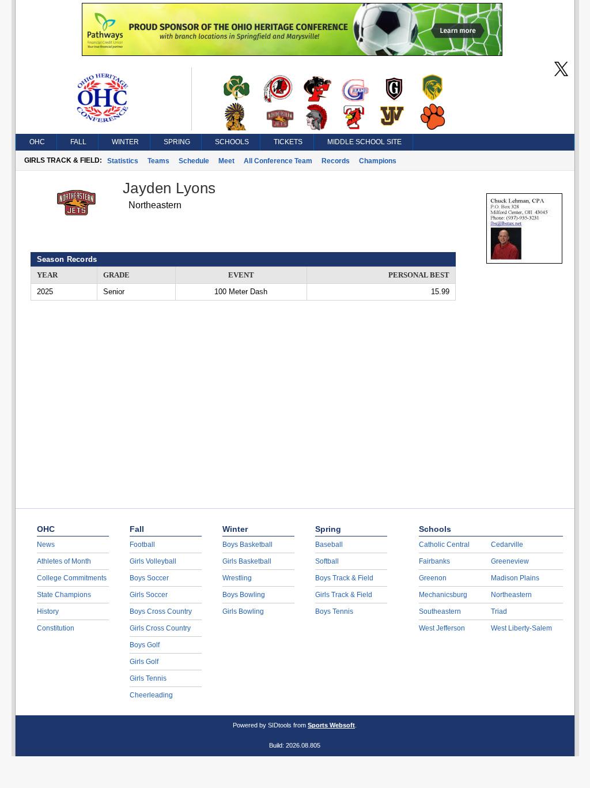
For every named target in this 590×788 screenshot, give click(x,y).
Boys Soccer (149, 578)
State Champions (64, 595)
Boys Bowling (243, 595)
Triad (499, 611)
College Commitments (72, 578)
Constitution (55, 628)
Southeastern (440, 611)
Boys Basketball (247, 545)
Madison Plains (515, 578)
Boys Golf (145, 645)
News (46, 545)
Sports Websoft (331, 725)
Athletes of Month (64, 561)
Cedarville (507, 545)
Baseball (329, 545)
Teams (158, 161)
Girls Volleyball (153, 561)
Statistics (122, 161)
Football (142, 545)
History (48, 611)
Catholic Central (444, 545)
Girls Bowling (243, 611)
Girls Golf (144, 662)
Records (336, 161)
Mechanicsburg (443, 595)
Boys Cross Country (161, 611)
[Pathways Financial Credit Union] (292, 53)
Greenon (433, 578)
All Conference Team (278, 161)
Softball (327, 561)
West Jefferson (442, 628)
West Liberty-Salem (521, 628)
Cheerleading (151, 695)
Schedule (194, 161)
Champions (377, 161)
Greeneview (510, 561)
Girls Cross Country (160, 628)
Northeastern (511, 595)
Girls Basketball (246, 561)
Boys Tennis (334, 611)
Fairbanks (434, 561)
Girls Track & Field (343, 595)
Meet (226, 161)
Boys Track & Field (344, 578)
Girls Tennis (148, 678)
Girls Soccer (149, 595)
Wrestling (237, 578)
